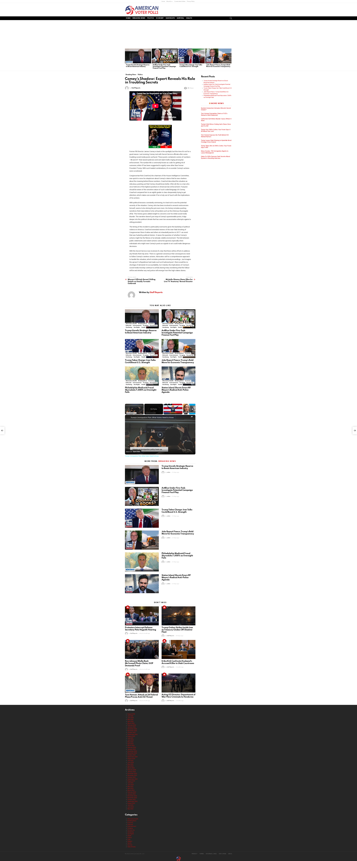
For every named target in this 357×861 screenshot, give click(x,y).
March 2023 (131, 790)
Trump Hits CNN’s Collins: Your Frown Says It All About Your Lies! (215, 130)
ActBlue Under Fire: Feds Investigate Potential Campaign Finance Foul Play (164, 66)
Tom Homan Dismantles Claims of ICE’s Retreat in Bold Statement (214, 114)
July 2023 (130, 783)
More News (217, 103)
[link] (128, 418)
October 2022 (132, 799)
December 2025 (132, 729)
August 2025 (131, 736)
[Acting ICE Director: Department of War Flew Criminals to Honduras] (178, 683)
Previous (126, 59)
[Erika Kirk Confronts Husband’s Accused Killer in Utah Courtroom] (178, 649)
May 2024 (130, 764)
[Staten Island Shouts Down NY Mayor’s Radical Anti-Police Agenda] (178, 376)
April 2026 (131, 721)
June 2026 (131, 717)
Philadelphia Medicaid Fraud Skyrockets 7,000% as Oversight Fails (140, 390)
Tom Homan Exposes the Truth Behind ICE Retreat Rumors (215, 136)
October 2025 (132, 732)
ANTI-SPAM (222, 853)
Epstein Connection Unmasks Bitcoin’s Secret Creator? (216, 109)
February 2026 (132, 725)
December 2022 (132, 796)
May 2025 (130, 742)
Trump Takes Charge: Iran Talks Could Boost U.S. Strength (190, 65)
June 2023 (131, 784)
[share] (191, 416)
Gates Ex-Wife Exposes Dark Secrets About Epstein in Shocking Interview (215, 157)
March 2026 (131, 723)
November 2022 (132, 797)
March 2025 (131, 745)
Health (189, 18)
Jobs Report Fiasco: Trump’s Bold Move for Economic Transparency (218, 65)
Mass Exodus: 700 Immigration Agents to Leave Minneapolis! (214, 152)
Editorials (128, 325)
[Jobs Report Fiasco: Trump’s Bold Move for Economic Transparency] (218, 56)
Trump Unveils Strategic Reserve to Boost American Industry (137, 65)
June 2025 (131, 740)
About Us (168, 1)
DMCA (230, 853)
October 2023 (132, 777)
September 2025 (133, 734)
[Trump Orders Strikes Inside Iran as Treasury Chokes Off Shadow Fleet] (178, 615)
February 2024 (132, 770)
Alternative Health (131, 323)
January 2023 (132, 794)
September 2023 (133, 779)
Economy (160, 18)
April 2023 (131, 788)
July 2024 (130, 760)
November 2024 (132, 753)
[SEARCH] (231, 18)
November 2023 (132, 775)
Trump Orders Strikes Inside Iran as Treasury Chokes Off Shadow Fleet (177, 630)
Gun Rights (170, 18)
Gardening (129, 327)
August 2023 (131, 781)
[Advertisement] (178, 34)
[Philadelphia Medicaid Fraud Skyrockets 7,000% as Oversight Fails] (142, 376)
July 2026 (130, 716)
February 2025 (132, 747)
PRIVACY (194, 853)
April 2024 (131, 766)
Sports (129, 843)
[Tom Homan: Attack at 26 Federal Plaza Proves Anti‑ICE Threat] (142, 683)
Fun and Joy (153, 325)
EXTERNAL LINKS (211, 853)
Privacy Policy (190, 1)
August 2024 (131, 758)
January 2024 (132, 771)
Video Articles (132, 847)
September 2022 (133, 801)
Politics (150, 18)
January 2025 (132, 749)
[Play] (173, 409)
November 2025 (132, 730)
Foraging (145, 325)
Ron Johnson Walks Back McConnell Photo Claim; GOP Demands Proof (139, 663)
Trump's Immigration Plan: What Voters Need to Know (152, 417)
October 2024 (132, 755)
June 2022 (131, 807)
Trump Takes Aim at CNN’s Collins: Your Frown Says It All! (216, 146)
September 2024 (133, 757)
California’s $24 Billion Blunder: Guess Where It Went (216, 119)
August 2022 (131, 803)
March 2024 (131, 768)
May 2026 (130, 719)
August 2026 (131, 714)
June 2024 (131, 762)
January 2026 (132, 727)
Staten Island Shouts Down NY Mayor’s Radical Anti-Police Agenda (176, 390)
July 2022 (130, 805)
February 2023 (132, 792)
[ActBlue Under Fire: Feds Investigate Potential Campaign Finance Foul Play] (165, 56)
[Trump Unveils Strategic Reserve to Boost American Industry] (138, 56)
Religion (130, 841)
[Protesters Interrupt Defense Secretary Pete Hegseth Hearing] (142, 615)
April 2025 (131, 743)
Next (231, 59)
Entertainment (137, 325)
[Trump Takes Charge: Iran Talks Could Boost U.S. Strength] (191, 56)
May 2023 (130, 786)
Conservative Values (179, 1)
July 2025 (130, 738)
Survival (180, 18)
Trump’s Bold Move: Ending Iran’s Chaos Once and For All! (216, 125)
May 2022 (130, 809)
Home (163, 1)
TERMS (201, 853)
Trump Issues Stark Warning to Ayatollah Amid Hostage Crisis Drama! (216, 141)
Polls (129, 839)
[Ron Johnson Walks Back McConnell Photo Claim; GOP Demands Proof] (142, 649)
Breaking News (139, 18)
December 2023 (132, 773)
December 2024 (132, 751)
